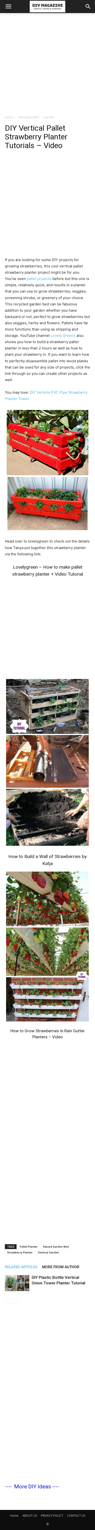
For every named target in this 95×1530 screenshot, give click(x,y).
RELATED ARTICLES (21, 1267)
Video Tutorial (69, 574)
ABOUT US (29, 1516)
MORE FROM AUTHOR (60, 1267)
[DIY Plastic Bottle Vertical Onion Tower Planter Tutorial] (17, 1283)
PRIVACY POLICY (52, 1516)
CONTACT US (76, 1516)
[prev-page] (8, 1301)
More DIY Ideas (32, 1487)
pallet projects (39, 278)
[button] (8, 6)
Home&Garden (28, 117)
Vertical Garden (48, 1252)
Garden (49, 117)
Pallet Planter (29, 1246)
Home (9, 117)
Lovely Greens (63, 335)
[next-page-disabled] (16, 1301)
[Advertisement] (47, 62)
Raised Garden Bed (56, 1246)
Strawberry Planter (20, 1252)
